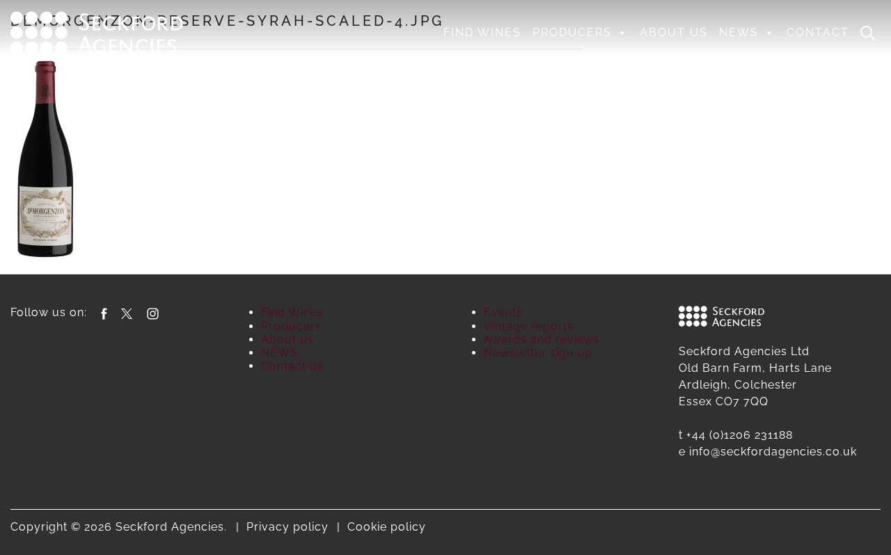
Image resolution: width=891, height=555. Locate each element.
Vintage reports (529, 326)
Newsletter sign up (538, 352)
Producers (572, 32)
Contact (818, 32)
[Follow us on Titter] (126, 312)
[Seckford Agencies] (96, 31)
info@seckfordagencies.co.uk (773, 451)
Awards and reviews (542, 339)
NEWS (739, 32)
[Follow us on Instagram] (153, 312)
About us (674, 32)
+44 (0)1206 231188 (739, 434)
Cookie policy (386, 526)
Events (503, 312)
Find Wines (482, 32)
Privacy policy (287, 526)
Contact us (292, 366)
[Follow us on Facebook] (104, 312)
